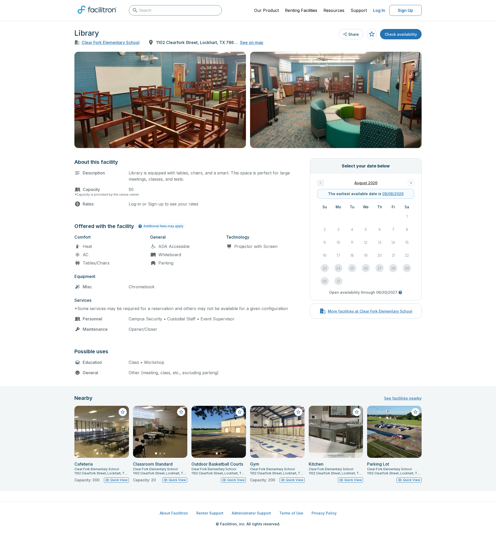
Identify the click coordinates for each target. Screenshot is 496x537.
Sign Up (405, 10)
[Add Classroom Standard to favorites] (181, 412)
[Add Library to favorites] (372, 34)
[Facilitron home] (97, 15)
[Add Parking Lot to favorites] (415, 412)
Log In (379, 10)
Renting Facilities (301, 10)
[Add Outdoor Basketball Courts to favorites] (240, 412)
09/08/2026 (393, 194)
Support (359, 10)
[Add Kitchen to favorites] (357, 412)
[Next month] (411, 183)
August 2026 (365, 183)
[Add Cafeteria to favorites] (123, 412)
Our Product (266, 10)
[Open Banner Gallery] (160, 100)
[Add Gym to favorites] (298, 412)
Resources (333, 10)
